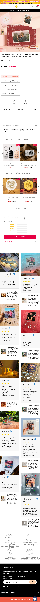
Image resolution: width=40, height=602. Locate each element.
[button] (2, 156)
